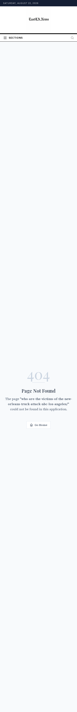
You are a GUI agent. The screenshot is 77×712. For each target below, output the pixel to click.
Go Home (41, 425)
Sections (16, 37)
